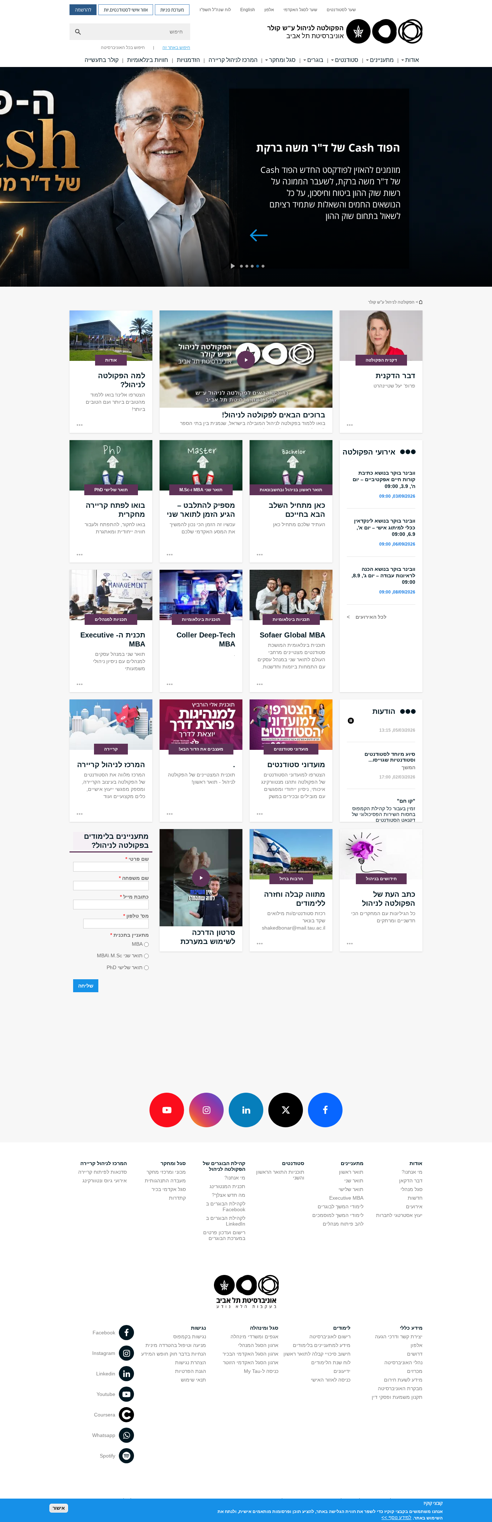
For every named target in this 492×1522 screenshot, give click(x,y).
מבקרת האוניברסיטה (400, 1388)
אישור (59, 1507)
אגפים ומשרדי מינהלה (254, 1336)
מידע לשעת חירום (403, 1380)
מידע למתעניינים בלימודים (321, 1345)
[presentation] (232, 266)
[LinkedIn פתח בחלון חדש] (246, 1110)
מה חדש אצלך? (228, 1195)
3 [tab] (253, 266)
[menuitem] (341, 10)
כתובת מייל (134, 897)
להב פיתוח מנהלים (343, 1224)
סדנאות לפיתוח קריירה (102, 1172)
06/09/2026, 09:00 (397, 544)
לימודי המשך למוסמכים (337, 1215)
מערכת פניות (172, 9)
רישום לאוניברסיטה (329, 1336)
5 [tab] (242, 266)
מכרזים (414, 1371)
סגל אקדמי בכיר (169, 1189)
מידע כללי (411, 1328)
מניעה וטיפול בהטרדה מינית (176, 1345)
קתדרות (177, 1198)
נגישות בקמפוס (189, 1336)
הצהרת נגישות (190, 1362)
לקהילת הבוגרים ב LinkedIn (225, 1221)
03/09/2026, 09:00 (397, 496)
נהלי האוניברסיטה (403, 1362)
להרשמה (83, 9)
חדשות (415, 1198)
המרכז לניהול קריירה (233, 60)
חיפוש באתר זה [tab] (176, 47)
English (247, 9)
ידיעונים (342, 1371)
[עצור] (350, 721)
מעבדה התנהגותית (165, 1180)
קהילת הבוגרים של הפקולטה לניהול (224, 1166)
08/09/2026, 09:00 (397, 592)
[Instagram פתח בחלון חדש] (206, 1110)
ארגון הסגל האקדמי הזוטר (250, 1362)
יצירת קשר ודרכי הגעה (398, 1336)
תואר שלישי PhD (125, 967)
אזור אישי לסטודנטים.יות (126, 9)
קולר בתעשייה (101, 60)
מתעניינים (382, 60)
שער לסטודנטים (341, 9)
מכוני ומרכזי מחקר (166, 1172)
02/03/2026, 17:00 (397, 770)
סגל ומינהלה (264, 1328)
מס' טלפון (136, 916)
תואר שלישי (351, 1189)
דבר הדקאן (410, 1180)
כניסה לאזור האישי (330, 1380)
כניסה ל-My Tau (261, 1371)
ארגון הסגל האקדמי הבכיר (250, 1354)
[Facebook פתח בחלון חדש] (325, 1110)
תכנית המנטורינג (227, 1186)
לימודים (341, 1328)
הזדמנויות (188, 60)
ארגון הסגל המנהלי (258, 1345)
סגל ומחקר (282, 60)
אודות (412, 60)
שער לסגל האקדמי (300, 9)
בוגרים (315, 60)
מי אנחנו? (412, 1172)
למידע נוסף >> (396, 1517)
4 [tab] (248, 266)
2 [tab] (258, 266)
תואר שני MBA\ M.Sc (120, 956)
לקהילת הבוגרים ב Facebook (225, 1206)
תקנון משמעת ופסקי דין (397, 1397)
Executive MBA (346, 1198)
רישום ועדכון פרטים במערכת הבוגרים (224, 1235)
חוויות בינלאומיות (147, 60)
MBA (137, 944)
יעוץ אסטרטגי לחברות (399, 1215)
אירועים (414, 1206)
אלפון (269, 9)
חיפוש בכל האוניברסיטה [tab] (123, 47)
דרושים (414, 1354)
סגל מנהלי (411, 1189)
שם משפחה (134, 878)
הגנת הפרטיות (190, 1371)
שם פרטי (137, 859)
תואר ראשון (351, 1172)
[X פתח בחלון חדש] (285, 1110)
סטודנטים (346, 60)
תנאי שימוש (193, 1380)
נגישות (198, 1328)
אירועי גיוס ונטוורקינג (104, 1180)
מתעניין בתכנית (129, 935)
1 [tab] (264, 266)
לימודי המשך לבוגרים (340, 1206)
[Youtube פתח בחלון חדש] (167, 1110)
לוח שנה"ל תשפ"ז (215, 9)
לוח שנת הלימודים (330, 1362)
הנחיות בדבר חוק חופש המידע (173, 1354)
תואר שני (353, 1180)
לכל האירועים (370, 617)
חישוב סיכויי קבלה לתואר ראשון (316, 1354)
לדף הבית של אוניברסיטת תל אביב (420, 302)
